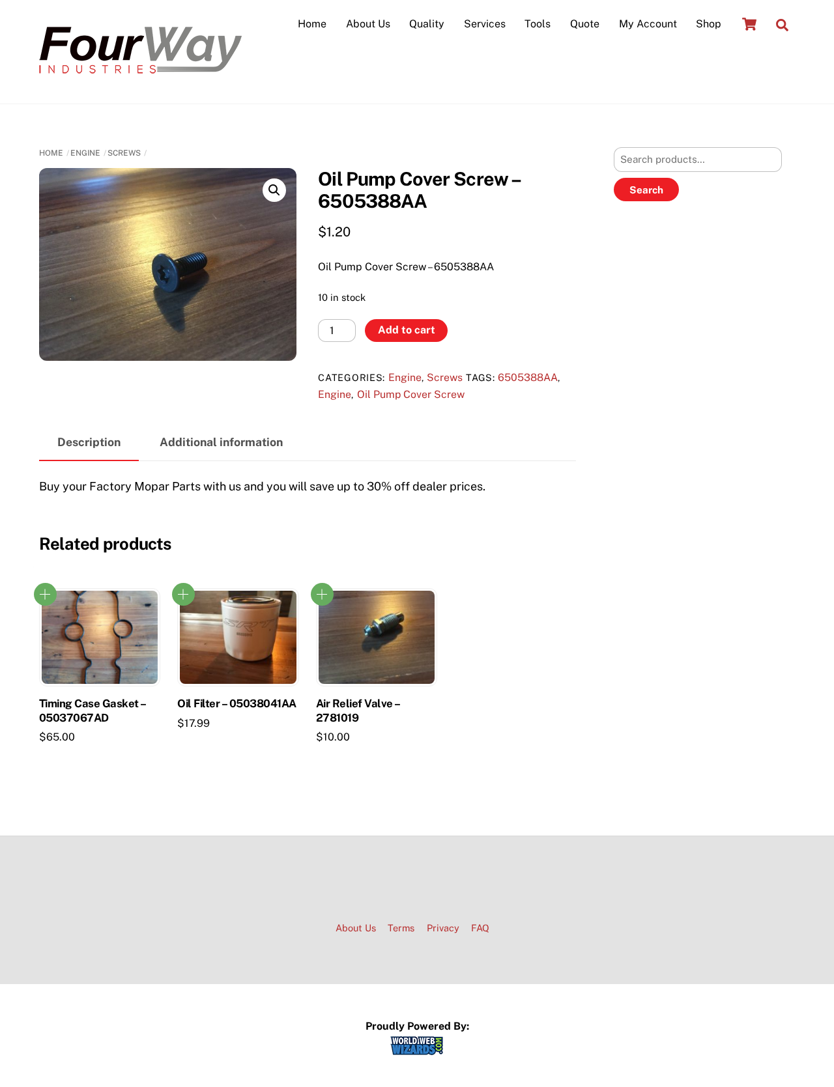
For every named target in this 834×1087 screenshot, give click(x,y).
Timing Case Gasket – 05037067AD (92, 710)
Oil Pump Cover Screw (411, 394)
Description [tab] (89, 442)
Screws (124, 153)
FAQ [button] (480, 927)
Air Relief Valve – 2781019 (358, 710)
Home (312, 24)
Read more (45, 594)
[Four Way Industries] (140, 78)
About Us (368, 24)
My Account (648, 24)
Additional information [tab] (221, 442)
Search (646, 189)
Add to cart (406, 330)
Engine (85, 153)
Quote (584, 24)
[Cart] (749, 24)
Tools (538, 24)
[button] (274, 190)
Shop (708, 24)
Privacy (443, 927)
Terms (401, 927)
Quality (426, 24)
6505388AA (528, 377)
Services (485, 24)
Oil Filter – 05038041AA (236, 703)
